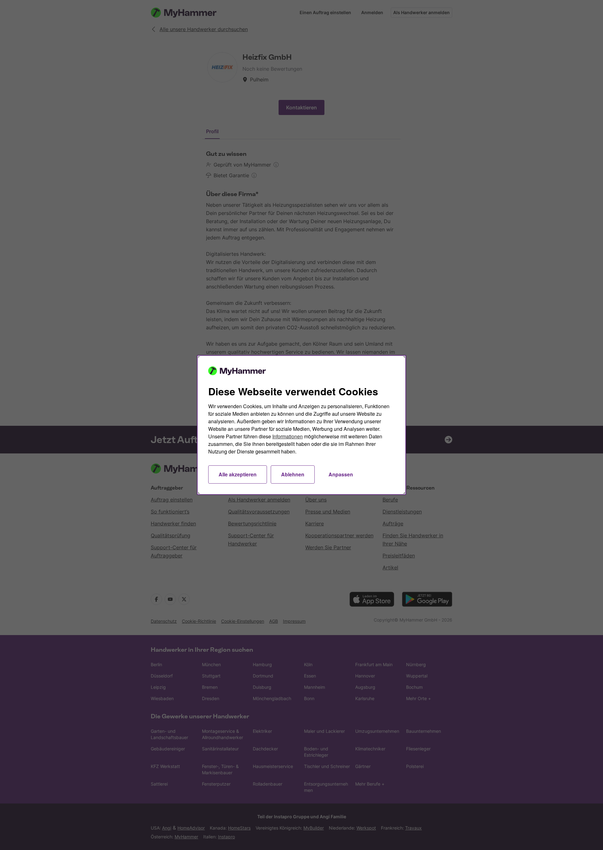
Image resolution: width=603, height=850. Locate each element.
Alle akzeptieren (238, 474)
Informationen (287, 436)
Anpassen (341, 474)
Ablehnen (292, 474)
